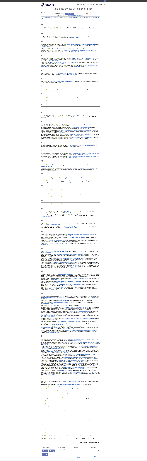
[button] (69, 14)
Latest (88, 4)
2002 (89, 17)
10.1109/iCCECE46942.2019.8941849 (52, 60)
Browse (84, 4)
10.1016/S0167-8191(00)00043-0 (65, 235)
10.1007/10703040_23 (91, 365)
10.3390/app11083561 (75, 37)
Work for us (79, 456)
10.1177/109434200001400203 (50, 316)
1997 (42, 18)
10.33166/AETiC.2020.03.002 (77, 51)
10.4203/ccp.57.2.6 (66, 352)
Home (78, 4)
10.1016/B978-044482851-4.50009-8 (69, 328)
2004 (85, 17)
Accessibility (95, 449)
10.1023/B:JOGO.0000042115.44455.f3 (70, 227)
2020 (49, 17)
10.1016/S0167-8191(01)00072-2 (57, 279)
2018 (53, 17)
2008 (76, 17)
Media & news (79, 455)
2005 (83, 17)
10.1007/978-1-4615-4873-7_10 (58, 348)
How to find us (79, 451)
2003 (87, 17)
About (81, 4)
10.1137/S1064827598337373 (58, 324)
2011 (69, 17)
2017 (56, 17)
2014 (62, 17)
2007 (78, 17)
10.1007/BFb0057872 (61, 395)
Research (100, 4)
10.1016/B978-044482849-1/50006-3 (62, 421)
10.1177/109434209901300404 (77, 340)
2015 (60, 17)
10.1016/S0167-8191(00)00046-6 (47, 303)
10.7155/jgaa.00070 (45, 244)
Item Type (62, 15)
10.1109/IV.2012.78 (62, 132)
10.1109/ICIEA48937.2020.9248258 (48, 46)
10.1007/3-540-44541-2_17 (52, 289)
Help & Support (95, 4)
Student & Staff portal (64, 449)
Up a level (43, 12)
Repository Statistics (44, 10)
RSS (87, 13)
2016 (58, 17)
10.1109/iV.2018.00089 (72, 74)
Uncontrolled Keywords (74, 15)
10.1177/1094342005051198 (46, 216)
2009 (74, 17)
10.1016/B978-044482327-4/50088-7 (73, 439)
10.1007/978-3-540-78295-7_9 (66, 182)
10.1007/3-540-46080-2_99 (71, 260)
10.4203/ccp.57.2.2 (94, 358)
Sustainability (79, 457)
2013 (65, 17)
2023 (45, 17)
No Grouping (81, 15)
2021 (47, 17)
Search (91, 4)
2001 (92, 17)
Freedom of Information (97, 451)
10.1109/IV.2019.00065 (60, 63)
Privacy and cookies (96, 450)
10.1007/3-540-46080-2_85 (71, 267)
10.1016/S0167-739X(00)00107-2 (56, 282)
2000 (94, 17)
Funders (68, 15)
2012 (67, 17)
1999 (96, 17)
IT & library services (63, 450)
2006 (80, 17)
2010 (71, 17)
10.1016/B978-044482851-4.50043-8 (53, 332)
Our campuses (79, 450)
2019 (51, 17)
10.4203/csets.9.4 (49, 256)
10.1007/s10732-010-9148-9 (72, 157)
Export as (53, 13)
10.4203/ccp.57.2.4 (46, 344)
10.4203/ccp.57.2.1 (83, 368)
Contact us (78, 449)
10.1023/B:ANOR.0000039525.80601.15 (53, 224)
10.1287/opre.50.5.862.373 (46, 252)
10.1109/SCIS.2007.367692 (46, 191)
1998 (98, 17)
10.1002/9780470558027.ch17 (47, 166)
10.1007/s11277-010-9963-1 (83, 154)
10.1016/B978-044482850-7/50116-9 (49, 374)
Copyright (94, 456)
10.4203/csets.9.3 (95, 263)
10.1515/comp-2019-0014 (79, 66)
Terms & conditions (96, 455)
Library (104, 4)
